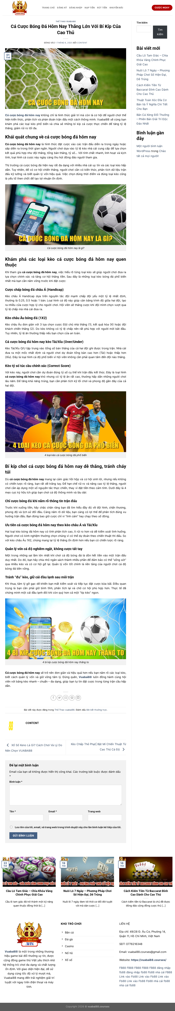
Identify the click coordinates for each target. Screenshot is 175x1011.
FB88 (122, 967)
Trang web (94, 811)
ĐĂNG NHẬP (75, 7)
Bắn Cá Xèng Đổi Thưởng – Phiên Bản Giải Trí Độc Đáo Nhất (153, 119)
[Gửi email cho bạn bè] (66, 698)
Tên (12, 811)
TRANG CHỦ (48, 7)
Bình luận (15, 781)
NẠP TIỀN (90, 7)
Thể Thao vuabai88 (66, 21)
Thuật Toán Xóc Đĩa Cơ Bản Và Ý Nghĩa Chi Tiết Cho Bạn (152, 104)
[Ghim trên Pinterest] (72, 698)
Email (53, 811)
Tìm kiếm (142, 22)
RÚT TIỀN (102, 7)
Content (82, 43)
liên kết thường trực (96, 710)
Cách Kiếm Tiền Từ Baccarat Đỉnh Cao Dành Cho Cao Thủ (152, 89)
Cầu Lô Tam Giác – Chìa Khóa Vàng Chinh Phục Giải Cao (152, 60)
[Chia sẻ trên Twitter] (59, 698)
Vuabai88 (11, 951)
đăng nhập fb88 (136, 972)
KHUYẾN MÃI (116, 7)
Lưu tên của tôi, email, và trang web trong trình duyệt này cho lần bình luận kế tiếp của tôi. (68, 827)
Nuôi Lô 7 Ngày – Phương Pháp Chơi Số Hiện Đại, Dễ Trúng (153, 75)
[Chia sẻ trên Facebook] (53, 698)
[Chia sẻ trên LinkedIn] (78, 698)
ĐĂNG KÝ (62, 7)
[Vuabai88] (20, 7)
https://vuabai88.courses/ (148, 960)
